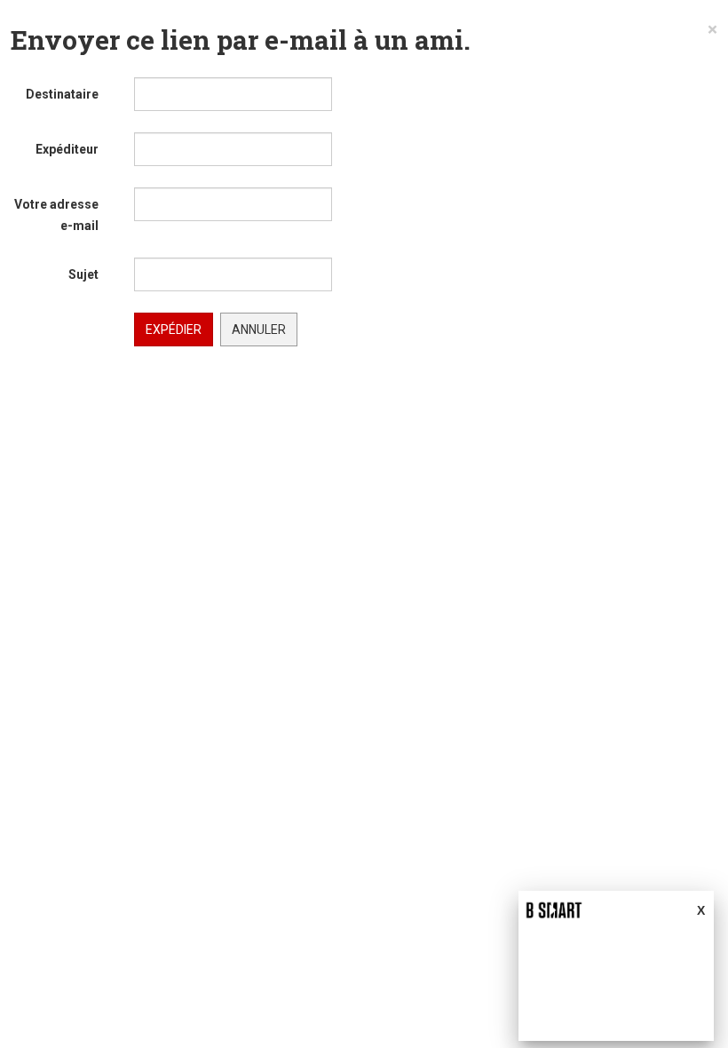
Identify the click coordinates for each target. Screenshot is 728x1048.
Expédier (174, 329)
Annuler (259, 329)
